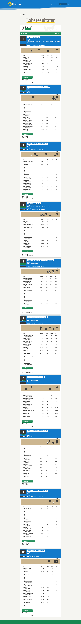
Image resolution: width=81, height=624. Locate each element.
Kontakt (65, 621)
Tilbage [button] (23, 14)
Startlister (55, 4)
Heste (70, 4)
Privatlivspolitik (70, 621)
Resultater (63, 4)
